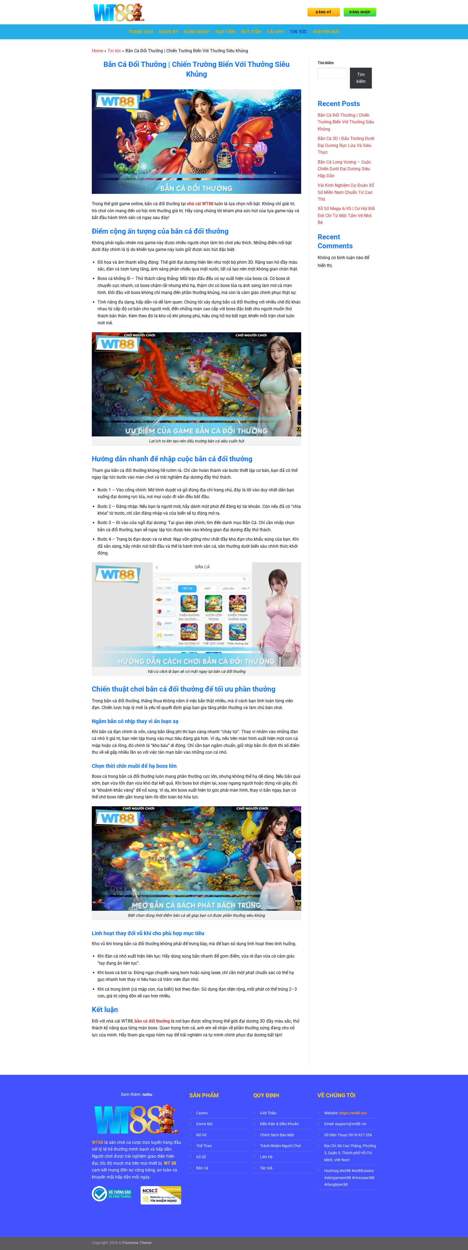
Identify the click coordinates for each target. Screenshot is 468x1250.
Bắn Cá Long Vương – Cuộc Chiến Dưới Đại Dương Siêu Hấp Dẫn (344, 168)
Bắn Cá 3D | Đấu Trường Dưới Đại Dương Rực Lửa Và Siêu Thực (346, 145)
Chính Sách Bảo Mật (277, 1135)
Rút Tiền (251, 31)
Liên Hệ (266, 1157)
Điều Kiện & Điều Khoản (279, 1124)
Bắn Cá (202, 1168)
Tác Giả (266, 1168)
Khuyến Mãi (326, 31)
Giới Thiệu (268, 1113)
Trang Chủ (140, 31)
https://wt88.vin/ (353, 1113)
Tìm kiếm (326, 63)
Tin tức (298, 31)
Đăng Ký (168, 31)
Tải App (275, 31)
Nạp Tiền (225, 31)
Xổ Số (201, 1157)
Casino (202, 1113)
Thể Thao (204, 1146)
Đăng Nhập (196, 31)
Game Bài (204, 1124)
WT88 (97, 1142)
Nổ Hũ (201, 1135)
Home (97, 50)
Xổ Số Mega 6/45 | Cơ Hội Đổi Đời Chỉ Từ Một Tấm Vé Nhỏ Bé (346, 215)
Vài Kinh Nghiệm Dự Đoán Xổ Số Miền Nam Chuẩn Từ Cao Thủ (346, 192)
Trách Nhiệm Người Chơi (280, 1146)
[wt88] (119, 12)
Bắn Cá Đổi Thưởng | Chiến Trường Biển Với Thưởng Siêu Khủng (346, 122)
